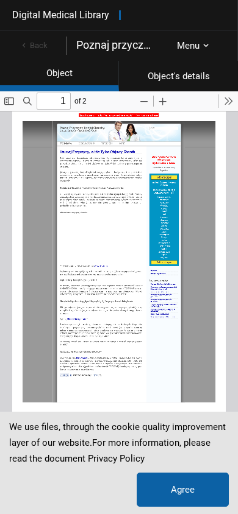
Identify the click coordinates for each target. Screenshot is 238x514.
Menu (188, 45)
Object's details (179, 76)
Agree (183, 489)
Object (59, 73)
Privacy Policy (116, 458)
